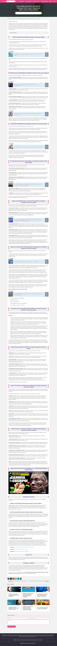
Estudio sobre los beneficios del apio (21, 549)
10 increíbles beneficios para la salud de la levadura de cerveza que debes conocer (17, 581)
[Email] (21, 579)
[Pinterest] (13, 579)
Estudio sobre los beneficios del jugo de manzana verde (24, 547)
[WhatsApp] (16, 579)
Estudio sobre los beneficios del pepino (21, 551)
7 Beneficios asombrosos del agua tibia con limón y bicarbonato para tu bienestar (39, 581)
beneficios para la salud (14, 75)
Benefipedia (3, 1)
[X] (11, 579)
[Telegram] (18, 579)
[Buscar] (14, 1)
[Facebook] (8, 579)
